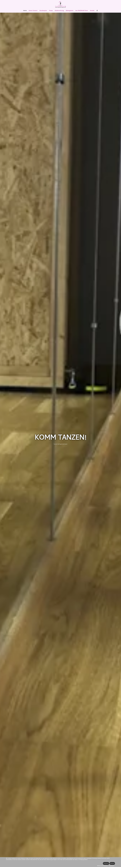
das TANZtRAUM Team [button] (81, 10)
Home (25, 10)
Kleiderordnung (59, 10)
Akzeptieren (106, 863)
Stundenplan (43, 10)
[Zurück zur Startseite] (60, 4)
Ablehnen (112, 863)
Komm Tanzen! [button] (33, 10)
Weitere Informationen (102, 865)
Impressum (111, 865)
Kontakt (92, 10)
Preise (51, 10)
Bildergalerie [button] (69, 10)
